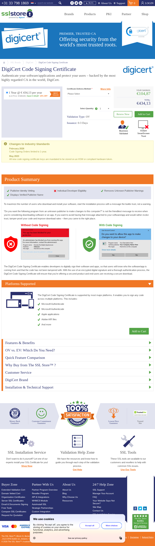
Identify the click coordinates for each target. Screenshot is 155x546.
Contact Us (98, 510)
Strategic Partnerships (42, 508)
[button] (140, 492)
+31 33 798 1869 (15, 3)
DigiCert (29, 62)
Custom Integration (41, 511)
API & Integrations (40, 497)
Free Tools (7, 508)
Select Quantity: (88, 109)
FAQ (95, 497)
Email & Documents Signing (15, 504)
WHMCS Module (40, 500)
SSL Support (99, 490)
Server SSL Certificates (13, 500)
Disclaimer (134, 537)
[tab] (77, 283)
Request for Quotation (12, 515)
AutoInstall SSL (39, 504)
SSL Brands (15, 62)
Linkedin (80, 3)
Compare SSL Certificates (14, 511)
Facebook (72, 3)
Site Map (97, 507)
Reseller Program (40, 493)
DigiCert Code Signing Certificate (53, 62)
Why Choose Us (70, 497)
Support (121, 3)
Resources (67, 500)
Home (4, 62)
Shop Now (26, 466)
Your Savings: (143, 90)
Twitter (76, 3)
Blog (91, 3)
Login (149, 3)
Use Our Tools (128, 469)
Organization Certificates (13, 497)
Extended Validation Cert (13, 490)
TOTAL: (147, 100)
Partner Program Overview (45, 490)
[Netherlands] (33, 3)
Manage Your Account (103, 493)
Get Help (77, 469)
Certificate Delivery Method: (79, 89)
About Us (106, 3)
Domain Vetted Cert (11, 493)
